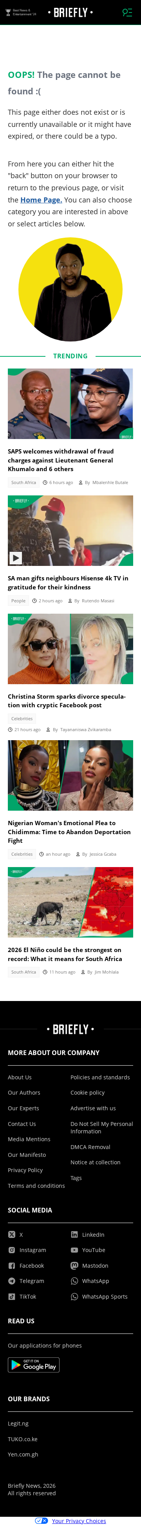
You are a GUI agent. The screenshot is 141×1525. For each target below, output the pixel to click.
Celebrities (22, 718)
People (18, 600)
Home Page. (41, 199)
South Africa (23, 482)
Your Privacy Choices (79, 1521)
